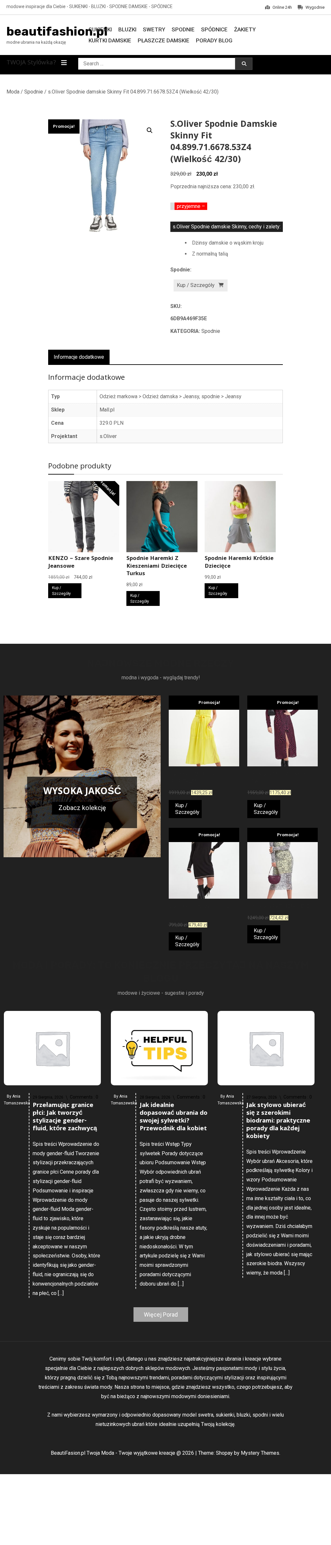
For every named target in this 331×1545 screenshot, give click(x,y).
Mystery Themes (260, 1453)
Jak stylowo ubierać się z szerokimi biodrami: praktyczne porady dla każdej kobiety (278, 1121)
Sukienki (100, 29)
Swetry (154, 29)
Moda (12, 92)
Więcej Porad (161, 1314)
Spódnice (214, 29)
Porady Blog (214, 40)
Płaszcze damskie (163, 40)
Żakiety (245, 29)
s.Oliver (108, 436)
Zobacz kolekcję (82, 808)
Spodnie (183, 29)
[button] (149, 130)
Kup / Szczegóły (196, 285)
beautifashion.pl (57, 31)
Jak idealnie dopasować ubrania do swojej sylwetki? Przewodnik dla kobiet (174, 1117)
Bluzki (127, 29)
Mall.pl (107, 410)
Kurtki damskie (110, 40)
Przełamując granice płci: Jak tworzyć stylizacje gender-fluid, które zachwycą (65, 1117)
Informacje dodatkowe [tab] (79, 357)
